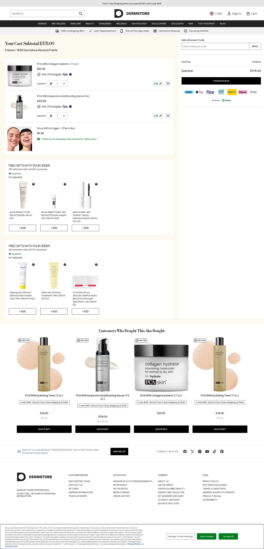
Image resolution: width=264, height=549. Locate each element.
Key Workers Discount (171, 495)
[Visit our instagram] (199, 451)
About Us (163, 481)
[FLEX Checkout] (210, 92)
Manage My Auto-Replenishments (132, 481)
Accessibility (210, 499)
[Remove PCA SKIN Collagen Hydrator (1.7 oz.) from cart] (51, 84)
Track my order (78, 495)
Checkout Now (221, 80)
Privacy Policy (211, 481)
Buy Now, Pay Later (168, 503)
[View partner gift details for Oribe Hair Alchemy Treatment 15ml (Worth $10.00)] (65, 264)
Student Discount (169, 499)
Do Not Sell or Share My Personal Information (36, 494)
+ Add (22, 228)
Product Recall (212, 495)
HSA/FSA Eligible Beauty (171, 488)
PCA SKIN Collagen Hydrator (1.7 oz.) (161, 395)
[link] (234, 13)
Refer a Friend (121, 492)
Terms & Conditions (214, 488)
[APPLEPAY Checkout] (200, 92)
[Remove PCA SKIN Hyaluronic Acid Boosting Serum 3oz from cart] (51, 116)
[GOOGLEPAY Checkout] (253, 92)
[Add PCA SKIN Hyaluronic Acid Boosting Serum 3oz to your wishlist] (168, 116)
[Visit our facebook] (185, 451)
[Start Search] (80, 13)
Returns (74, 488)
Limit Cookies (206, 536)
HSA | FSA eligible (51, 74)
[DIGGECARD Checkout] (221, 92)
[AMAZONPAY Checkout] (232, 92)
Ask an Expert (166, 484)
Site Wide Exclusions (215, 484)
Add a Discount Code (193, 39)
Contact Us (76, 484)
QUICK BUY (44, 429)
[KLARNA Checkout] (243, 92)
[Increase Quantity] (64, 84)
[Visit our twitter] (192, 451)
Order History (121, 495)
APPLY (255, 46)
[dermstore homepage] (132, 13)
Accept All (228, 536)
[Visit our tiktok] (214, 451)
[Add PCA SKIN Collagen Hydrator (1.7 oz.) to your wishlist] (168, 84)
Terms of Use (11, 546)
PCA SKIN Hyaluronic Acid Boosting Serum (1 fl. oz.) (103, 397)
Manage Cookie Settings (180, 536)
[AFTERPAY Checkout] (226, 100)
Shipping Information (81, 492)
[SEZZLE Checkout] (216, 100)
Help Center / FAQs (79, 481)
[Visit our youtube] (207, 451)
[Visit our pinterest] (222, 451)
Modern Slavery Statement (219, 492)
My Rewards (120, 484)
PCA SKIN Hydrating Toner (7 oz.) (44, 395)
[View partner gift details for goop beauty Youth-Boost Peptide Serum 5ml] (33, 184)
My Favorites (120, 488)
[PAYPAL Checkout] (189, 92)
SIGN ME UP (119, 451)
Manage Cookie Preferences (33, 490)
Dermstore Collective (171, 492)
